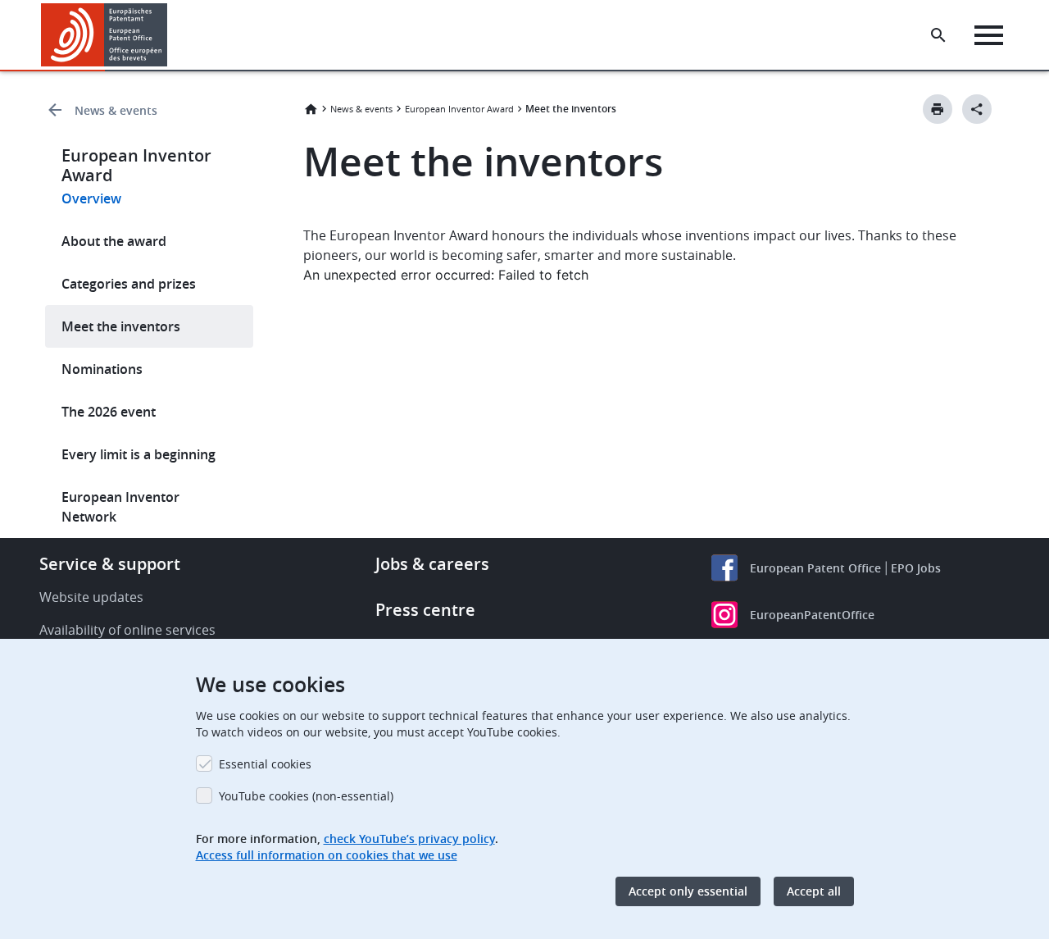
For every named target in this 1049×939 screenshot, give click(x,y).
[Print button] (937, 109)
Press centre (425, 610)
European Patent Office (815, 568)
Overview (91, 198)
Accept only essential (688, 891)
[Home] (104, 34)
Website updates (91, 597)
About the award (113, 241)
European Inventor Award (459, 109)
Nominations (102, 369)
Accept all (814, 891)
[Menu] (989, 35)
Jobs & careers (432, 564)
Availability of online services (127, 630)
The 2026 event (108, 412)
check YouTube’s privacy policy (409, 838)
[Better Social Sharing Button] (977, 109)
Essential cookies (265, 764)
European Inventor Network (120, 507)
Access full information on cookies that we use (326, 855)
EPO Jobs (916, 568)
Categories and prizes (128, 284)
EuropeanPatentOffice (812, 614)
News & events (116, 110)
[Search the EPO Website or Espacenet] (938, 35)
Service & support (109, 564)
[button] (170, 35)
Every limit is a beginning (138, 454)
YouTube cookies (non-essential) (306, 796)
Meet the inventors (120, 326)
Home (310, 109)
